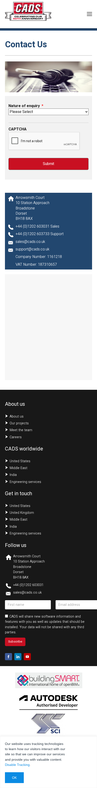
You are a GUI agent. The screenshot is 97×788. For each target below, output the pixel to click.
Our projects (19, 423)
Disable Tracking (17, 765)
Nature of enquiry (25, 106)
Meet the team (21, 430)
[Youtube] (27, 656)
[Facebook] (8, 656)
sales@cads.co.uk (30, 242)
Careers (16, 437)
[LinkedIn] (17, 656)
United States (20, 461)
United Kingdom (22, 512)
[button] (89, 14)
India (13, 474)
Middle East (18, 468)
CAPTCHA (17, 129)
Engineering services (25, 481)
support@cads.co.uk (32, 249)
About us (17, 416)
